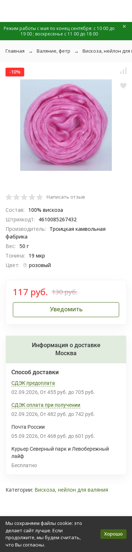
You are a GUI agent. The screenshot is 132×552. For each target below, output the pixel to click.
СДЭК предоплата (33, 383)
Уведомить (66, 309)
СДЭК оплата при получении (45, 405)
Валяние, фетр (53, 51)
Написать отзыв (66, 197)
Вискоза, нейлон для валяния (71, 489)
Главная (15, 51)
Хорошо (113, 533)
